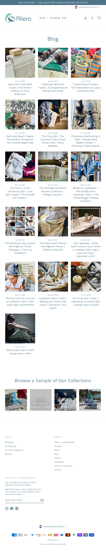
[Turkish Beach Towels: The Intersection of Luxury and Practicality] (86, 63)
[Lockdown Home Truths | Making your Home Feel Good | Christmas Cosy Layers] (53, 277)
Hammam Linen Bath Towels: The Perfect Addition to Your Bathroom (20, 89)
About (57, 450)
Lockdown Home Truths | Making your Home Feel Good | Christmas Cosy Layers (53, 303)
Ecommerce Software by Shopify (53, 544)
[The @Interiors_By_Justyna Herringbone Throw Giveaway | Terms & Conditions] (20, 221)
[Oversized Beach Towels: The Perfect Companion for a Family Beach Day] (20, 114)
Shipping (9, 442)
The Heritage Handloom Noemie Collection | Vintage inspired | (52, 191)
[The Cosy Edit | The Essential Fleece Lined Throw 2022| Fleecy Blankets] (53, 114)
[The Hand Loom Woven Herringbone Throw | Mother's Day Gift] (53, 221)
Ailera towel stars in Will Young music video (20, 352)
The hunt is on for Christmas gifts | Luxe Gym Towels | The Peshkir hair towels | (20, 192)
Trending (55, 17)
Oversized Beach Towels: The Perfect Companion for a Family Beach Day (20, 139)
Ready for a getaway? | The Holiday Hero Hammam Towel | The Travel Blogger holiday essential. (86, 194)
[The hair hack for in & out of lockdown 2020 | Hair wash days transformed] (20, 277)
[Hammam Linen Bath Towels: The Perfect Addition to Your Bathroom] (20, 63)
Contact (57, 458)
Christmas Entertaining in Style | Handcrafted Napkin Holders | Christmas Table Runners (85, 141)
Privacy (57, 469)
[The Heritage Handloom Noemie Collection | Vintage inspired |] (53, 166)
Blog (56, 454)
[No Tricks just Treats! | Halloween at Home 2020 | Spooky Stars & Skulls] (86, 277)
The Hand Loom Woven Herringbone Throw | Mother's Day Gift (53, 246)
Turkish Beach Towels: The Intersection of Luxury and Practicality (86, 87)
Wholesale (59, 462)
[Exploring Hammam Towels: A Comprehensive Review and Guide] (53, 63)
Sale (64, 17)
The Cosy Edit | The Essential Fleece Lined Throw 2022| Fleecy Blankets (53, 141)
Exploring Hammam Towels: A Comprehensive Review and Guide (53, 87)
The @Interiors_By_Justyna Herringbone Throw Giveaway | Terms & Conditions (20, 248)
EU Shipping (10, 446)
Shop (42, 17)
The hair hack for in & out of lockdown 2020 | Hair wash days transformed (20, 301)
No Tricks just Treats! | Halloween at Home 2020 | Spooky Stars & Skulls (86, 301)
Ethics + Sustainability (64, 442)
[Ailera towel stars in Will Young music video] (20, 328)
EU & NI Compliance (14, 450)
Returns (8, 454)
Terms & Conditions (63, 466)
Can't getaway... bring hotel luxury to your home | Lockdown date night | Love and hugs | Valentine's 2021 (86, 250)
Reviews (58, 446)
